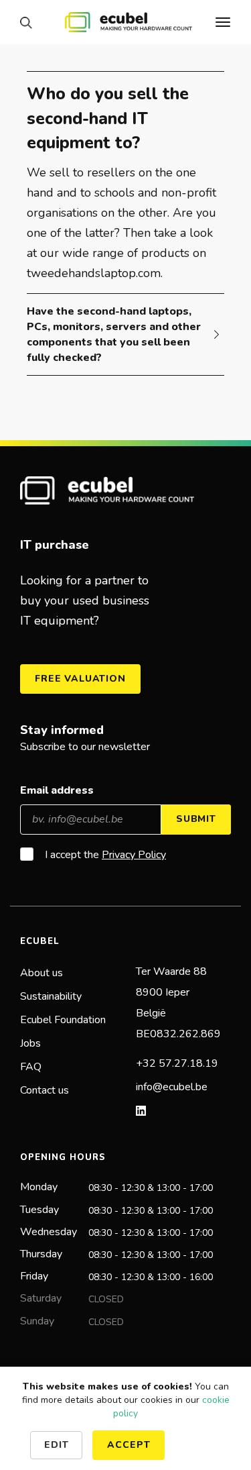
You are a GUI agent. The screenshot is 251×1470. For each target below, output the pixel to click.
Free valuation (80, 678)
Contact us (44, 1090)
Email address (57, 790)
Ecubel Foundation (63, 1019)
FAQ (30, 1066)
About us (41, 972)
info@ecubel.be (171, 1087)
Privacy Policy (134, 854)
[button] (29, 22)
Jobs (30, 1043)
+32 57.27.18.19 (177, 1063)
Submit (196, 818)
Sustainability (51, 996)
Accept (128, 1444)
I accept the (105, 855)
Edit (56, 1444)
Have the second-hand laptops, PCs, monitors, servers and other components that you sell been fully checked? (114, 334)
